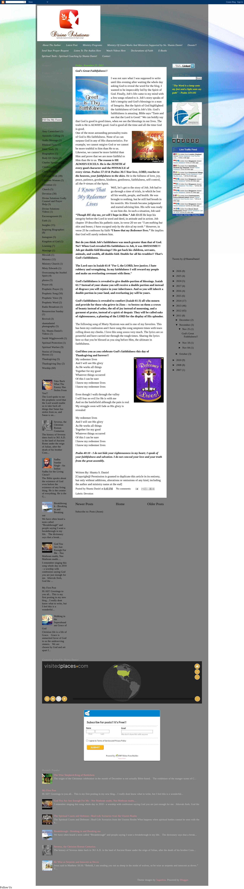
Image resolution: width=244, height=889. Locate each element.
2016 (179, 290)
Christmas (47, 184)
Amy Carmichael (51, 131)
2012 (179, 310)
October (183, 353)
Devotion (88, 493)
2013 (179, 305)
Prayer (45, 284)
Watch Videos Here (116, 50)
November (185, 324)
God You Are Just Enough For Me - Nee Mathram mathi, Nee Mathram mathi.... (54, 551)
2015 (179, 295)
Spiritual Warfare (51, 347)
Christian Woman (51, 180)
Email (123, 728)
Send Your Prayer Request (55, 50)
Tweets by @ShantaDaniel (186, 258)
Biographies (48, 153)
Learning (46, 246)
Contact (106, 56)
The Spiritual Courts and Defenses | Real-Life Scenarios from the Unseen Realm (95, 815)
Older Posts (155, 504)
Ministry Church (50, 263)
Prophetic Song (50, 293)
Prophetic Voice (50, 298)
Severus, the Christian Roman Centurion (60, 426)
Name (88, 728)
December (184, 320)
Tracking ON (196, 215)
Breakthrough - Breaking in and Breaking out (54, 509)
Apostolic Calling (51, 135)
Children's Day (49, 167)
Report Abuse (122, 758)
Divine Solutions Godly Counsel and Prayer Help (54, 201)
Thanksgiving (49, 359)
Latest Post (72, 45)
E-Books (162, 50)
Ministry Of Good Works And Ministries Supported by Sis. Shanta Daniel (144, 45)
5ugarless (161, 879)
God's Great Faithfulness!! (92, 70)
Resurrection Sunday (52, 311)
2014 (179, 300)
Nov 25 (186, 329)
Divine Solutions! (179, 162)
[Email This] (142, 488)
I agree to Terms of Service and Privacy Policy (107, 741)
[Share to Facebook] (150, 488)
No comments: (124, 488)
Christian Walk (49, 175)
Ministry (46, 259)
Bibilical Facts (49, 144)
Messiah (46, 254)
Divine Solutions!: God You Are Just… (186, 198)
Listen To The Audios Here (87, 50)
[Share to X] (148, 488)
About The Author (52, 45)
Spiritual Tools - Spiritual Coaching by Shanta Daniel (69, 56)
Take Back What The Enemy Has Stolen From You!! (54, 387)
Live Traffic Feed (188, 149)
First (90, 734)
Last (102, 734)
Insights (46, 225)
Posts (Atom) (96, 511)
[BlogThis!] (145, 488)
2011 (179, 315)
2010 (179, 360)
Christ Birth (48, 171)
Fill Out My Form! (52, 119)
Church (46, 189)
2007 (179, 370)
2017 (179, 286)
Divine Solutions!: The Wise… (184, 186)
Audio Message (50, 140)
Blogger (184, 879)
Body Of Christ (50, 158)
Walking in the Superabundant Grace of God (54, 622)
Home (120, 504)
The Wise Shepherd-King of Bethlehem (74, 775)
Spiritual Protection (52, 342)
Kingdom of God (51, 241)
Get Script (179, 215)
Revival (46, 318)
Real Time (187, 215)
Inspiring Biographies (53, 229)
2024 (179, 281)
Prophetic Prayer (50, 289)
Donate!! (192, 45)
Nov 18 (186, 342)
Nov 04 (186, 347)
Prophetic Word (50, 302)
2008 (179, 365)
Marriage (46, 250)
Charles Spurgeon (51, 162)
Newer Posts (84, 504)
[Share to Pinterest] (153, 488)
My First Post (49, 587)
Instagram (47, 237)
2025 (179, 276)
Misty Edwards (50, 268)
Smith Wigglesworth (52, 338)
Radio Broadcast (50, 306)
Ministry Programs (92, 45)
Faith (44, 220)
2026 (179, 271)
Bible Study (48, 149)
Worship (46, 368)
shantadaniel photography (48, 325)
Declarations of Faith (142, 50)
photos (45, 280)
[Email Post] (136, 488)
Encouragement (50, 216)
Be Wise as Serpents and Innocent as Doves (76, 862)
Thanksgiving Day (51, 363)
